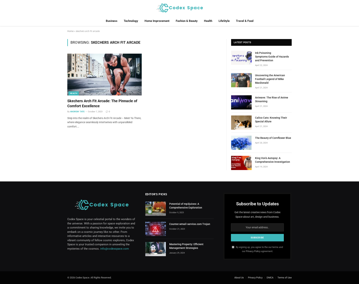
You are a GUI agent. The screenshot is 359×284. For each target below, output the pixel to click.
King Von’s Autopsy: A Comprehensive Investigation (272, 160)
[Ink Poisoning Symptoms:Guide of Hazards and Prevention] (241, 58)
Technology (131, 21)
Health (208, 21)
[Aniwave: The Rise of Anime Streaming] (241, 102)
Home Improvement (157, 21)
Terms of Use (284, 277)
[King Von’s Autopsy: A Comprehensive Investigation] (241, 163)
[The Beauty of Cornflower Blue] (241, 143)
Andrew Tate (77, 111)
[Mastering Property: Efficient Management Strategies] (155, 249)
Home (70, 31)
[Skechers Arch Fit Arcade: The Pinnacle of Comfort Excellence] (104, 74)
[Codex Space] (179, 8)
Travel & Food (244, 21)
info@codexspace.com (114, 248)
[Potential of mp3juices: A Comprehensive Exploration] (155, 209)
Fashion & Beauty (187, 21)
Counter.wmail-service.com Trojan (189, 224)
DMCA (270, 277)
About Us (239, 277)
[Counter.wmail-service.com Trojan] (155, 229)
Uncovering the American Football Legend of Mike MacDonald (270, 79)
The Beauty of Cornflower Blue (273, 137)
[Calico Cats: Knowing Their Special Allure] (241, 122)
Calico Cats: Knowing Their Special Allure (271, 119)
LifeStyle (224, 21)
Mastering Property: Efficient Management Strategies (186, 246)
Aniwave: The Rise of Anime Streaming (271, 99)
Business (111, 21)
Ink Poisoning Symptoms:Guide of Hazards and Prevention (272, 56)
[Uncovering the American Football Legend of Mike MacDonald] (241, 80)
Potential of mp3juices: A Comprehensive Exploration (185, 205)
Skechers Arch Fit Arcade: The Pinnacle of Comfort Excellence (102, 103)
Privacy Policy (253, 251)
